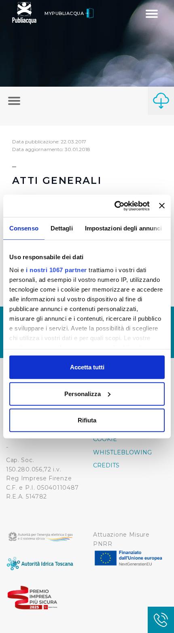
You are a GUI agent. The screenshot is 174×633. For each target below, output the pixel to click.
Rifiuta (87, 420)
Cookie (105, 439)
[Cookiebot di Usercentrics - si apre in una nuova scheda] (114, 205)
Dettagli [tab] (62, 228)
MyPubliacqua (65, 13)
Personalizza (82, 393)
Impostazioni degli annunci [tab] (123, 228)
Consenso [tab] (23, 228)
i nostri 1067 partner (56, 269)
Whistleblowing (122, 452)
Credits (106, 465)
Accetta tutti (87, 367)
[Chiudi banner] (162, 206)
